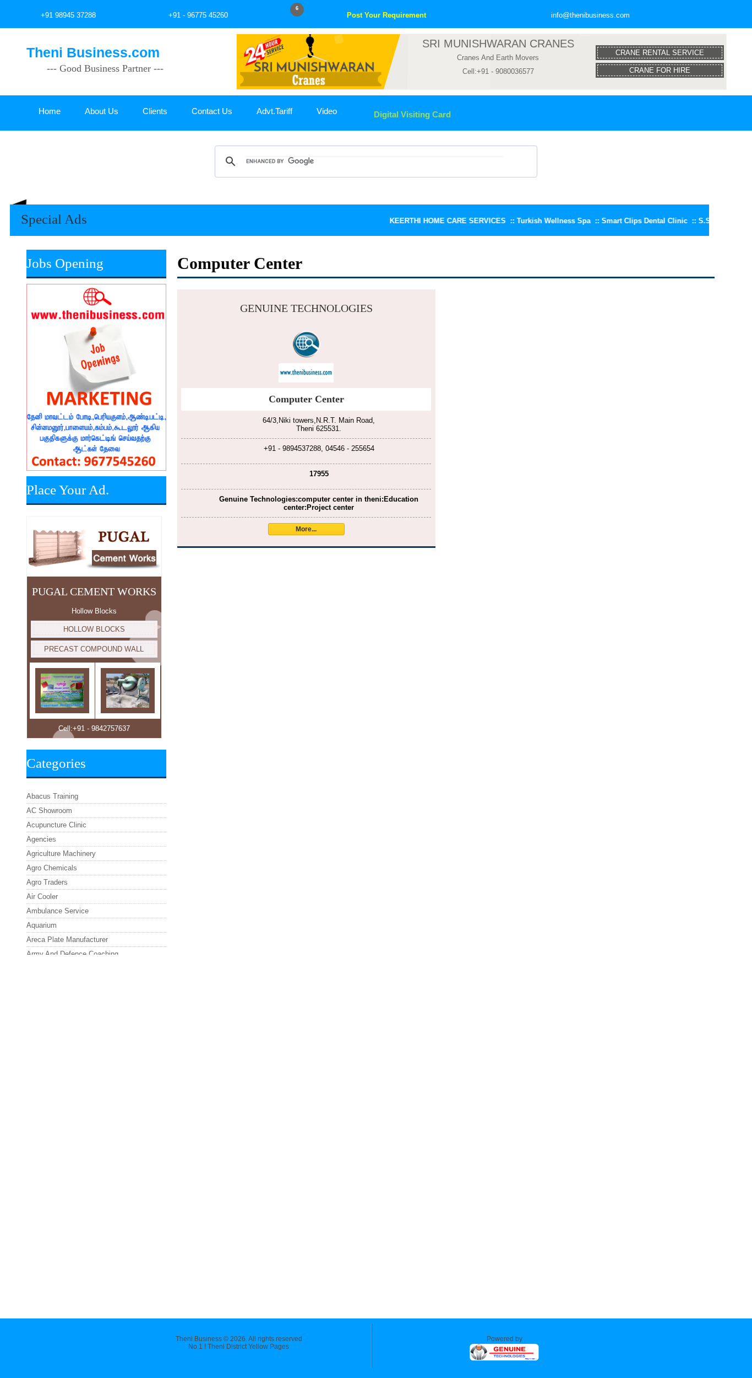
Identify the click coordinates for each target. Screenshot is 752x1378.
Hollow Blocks (94, 611)
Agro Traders (47, 882)
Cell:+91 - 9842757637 (94, 728)
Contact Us (212, 111)
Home (50, 111)
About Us (101, 111)
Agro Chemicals (51, 868)
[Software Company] (504, 1359)
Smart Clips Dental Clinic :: (621, 221)
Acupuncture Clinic (56, 825)
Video (327, 111)
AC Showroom (49, 810)
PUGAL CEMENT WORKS (94, 591)
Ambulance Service (57, 911)
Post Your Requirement (386, 15)
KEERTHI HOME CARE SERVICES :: (424, 221)
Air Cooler (42, 896)
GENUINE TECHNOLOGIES (306, 308)
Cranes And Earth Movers (498, 57)
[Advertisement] (96, 1131)
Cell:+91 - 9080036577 (498, 71)
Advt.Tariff (274, 111)
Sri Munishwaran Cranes (498, 43)
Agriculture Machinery (61, 853)
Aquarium (41, 925)
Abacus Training (52, 796)
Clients (155, 111)
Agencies (41, 839)
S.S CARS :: (692, 221)
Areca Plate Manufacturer (67, 939)
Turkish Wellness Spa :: (530, 221)
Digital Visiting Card (411, 114)
